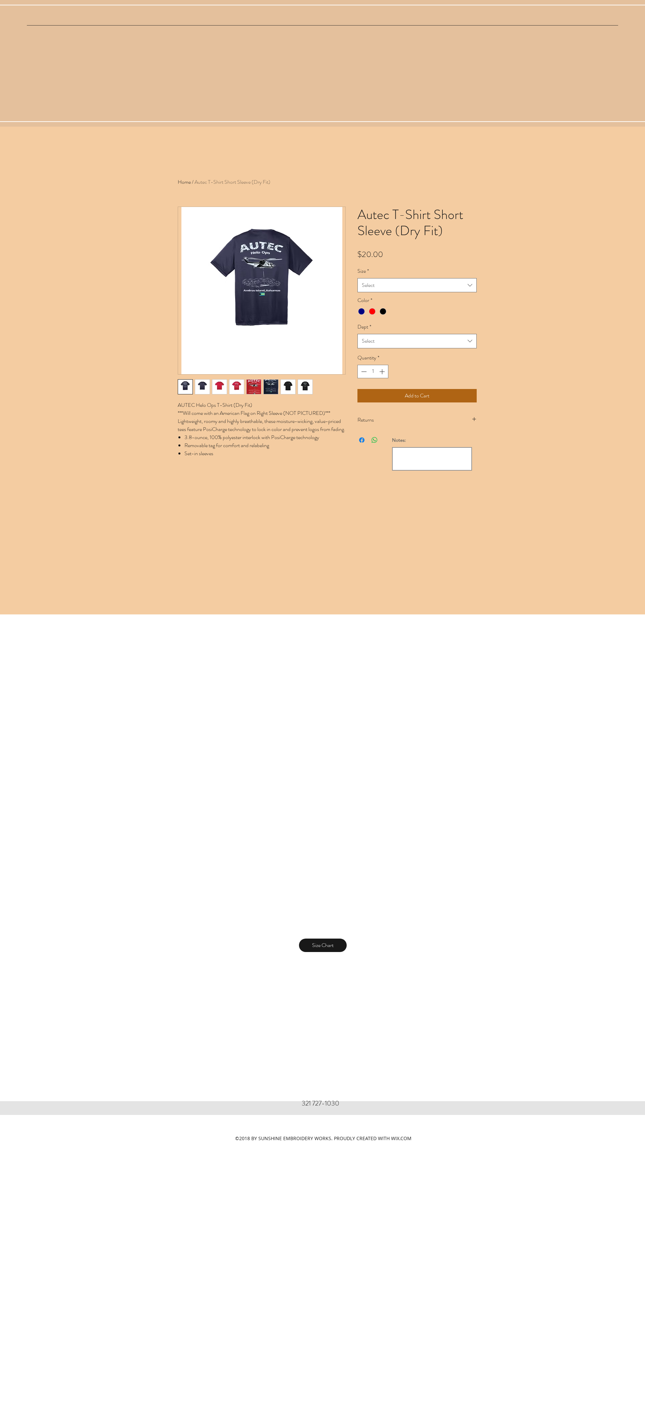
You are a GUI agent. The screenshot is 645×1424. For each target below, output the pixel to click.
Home (184, 182)
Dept (364, 327)
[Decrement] (363, 371)
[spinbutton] (373, 371)
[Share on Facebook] (362, 440)
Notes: (399, 440)
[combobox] (417, 285)
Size (363, 271)
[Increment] (382, 371)
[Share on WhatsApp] (375, 440)
